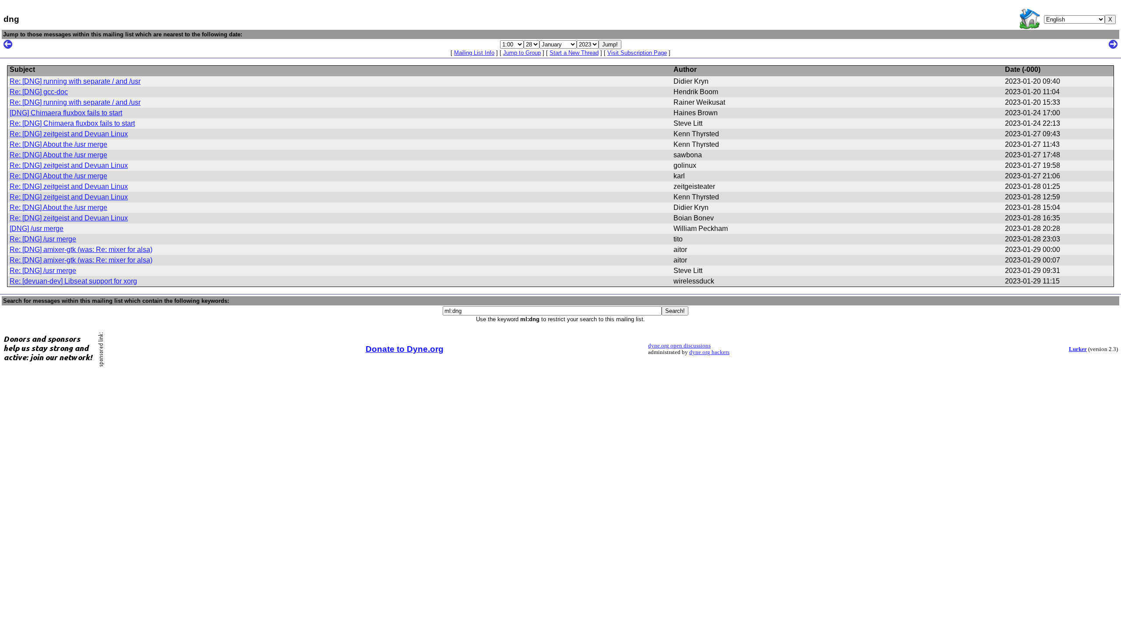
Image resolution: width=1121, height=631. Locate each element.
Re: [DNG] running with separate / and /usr (75, 81)
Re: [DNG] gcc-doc (39, 92)
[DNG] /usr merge (36, 228)
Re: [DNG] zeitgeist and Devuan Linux (69, 134)
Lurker (1078, 349)
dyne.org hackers (709, 352)
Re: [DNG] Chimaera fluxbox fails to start (72, 123)
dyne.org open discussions (679, 346)
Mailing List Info (474, 53)
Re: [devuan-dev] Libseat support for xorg (73, 281)
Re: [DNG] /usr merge (43, 239)
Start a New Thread (574, 53)
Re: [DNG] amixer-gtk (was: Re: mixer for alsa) (81, 249)
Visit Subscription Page (637, 53)
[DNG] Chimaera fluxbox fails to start (66, 113)
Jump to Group (522, 53)
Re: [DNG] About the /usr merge (58, 144)
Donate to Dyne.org (405, 349)
